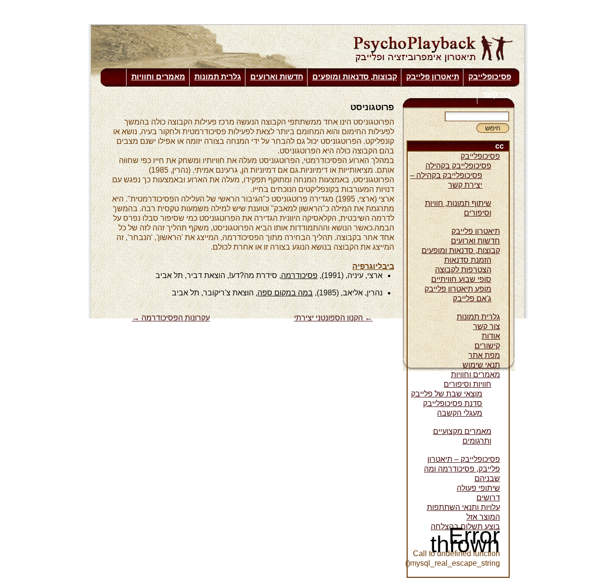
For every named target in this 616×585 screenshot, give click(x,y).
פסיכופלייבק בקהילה (458, 166)
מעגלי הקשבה (459, 413)
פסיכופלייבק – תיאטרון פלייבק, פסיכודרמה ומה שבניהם (462, 469)
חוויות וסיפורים (467, 384)
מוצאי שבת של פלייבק (446, 394)
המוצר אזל (483, 517)
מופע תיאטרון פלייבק (457, 289)
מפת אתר (484, 355)
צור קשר (496, 94)
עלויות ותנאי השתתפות (463, 507)
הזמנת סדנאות (467, 260)
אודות (491, 336)
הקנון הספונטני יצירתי (333, 318)
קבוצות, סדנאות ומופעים (354, 77)
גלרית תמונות (217, 77)
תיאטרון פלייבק (432, 77)
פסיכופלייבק (489, 77)
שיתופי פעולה (478, 488)
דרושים (488, 498)
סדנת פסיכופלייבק (452, 403)
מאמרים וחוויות (158, 77)
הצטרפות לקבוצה (463, 270)
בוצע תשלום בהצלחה (465, 526)
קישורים (487, 346)
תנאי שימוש (481, 365)
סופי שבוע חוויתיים (461, 279)
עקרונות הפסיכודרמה (171, 318)
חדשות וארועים (276, 77)
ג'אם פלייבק (472, 298)
